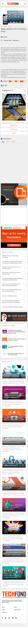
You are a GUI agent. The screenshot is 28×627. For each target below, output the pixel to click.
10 (4, 572)
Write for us (4, 612)
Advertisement (17, 609)
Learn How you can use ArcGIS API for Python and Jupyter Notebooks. (14, 486)
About (15, 607)
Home (2, 26)
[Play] (16, 618)
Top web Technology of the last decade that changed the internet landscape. (13, 463)
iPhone (9, 26)
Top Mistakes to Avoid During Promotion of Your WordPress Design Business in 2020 (16, 332)
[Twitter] (5, 618)
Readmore (22, 383)
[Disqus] (14, 162)
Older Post (14, 129)
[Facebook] (2, 618)
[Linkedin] (9, 618)
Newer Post (14, 125)
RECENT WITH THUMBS (8, 325)
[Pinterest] (12, 618)
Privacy (3, 609)
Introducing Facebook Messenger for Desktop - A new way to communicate (13, 552)
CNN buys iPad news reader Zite (12, 118)
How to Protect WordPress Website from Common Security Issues (13, 507)
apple (6, 26)
